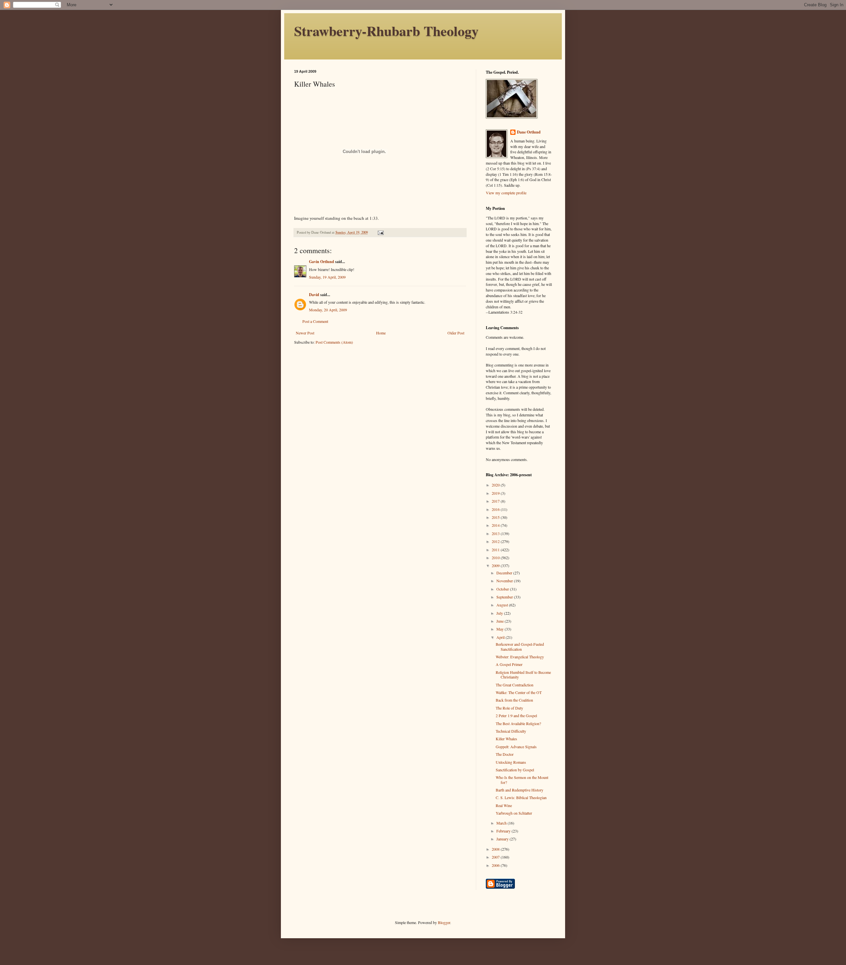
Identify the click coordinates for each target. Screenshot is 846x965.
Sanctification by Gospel (515, 769)
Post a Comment (315, 321)
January (503, 838)
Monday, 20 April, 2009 (328, 309)
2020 (496, 484)
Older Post (455, 332)
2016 (496, 509)
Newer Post (305, 332)
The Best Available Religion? (518, 723)
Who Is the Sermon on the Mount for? (522, 780)
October (503, 589)
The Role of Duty (509, 708)
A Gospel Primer (509, 664)
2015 (496, 517)
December (504, 572)
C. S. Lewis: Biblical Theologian (521, 797)
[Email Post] (380, 232)
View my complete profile (506, 192)
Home (381, 332)
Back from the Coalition (514, 700)
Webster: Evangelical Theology (520, 656)
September (505, 596)
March (502, 823)
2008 (496, 849)
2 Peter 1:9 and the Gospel (516, 715)
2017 (496, 501)
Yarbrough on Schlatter (514, 813)
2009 (496, 565)
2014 (496, 525)
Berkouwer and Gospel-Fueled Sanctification (520, 646)
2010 (496, 557)
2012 (496, 541)
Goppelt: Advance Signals (516, 746)
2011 (496, 549)
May (500, 629)
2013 (496, 533)
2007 (496, 857)
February (504, 830)
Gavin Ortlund (321, 261)
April (501, 637)
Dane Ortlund (529, 132)
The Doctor (505, 754)
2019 (496, 493)
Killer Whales (506, 738)
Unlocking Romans (511, 762)
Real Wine (504, 805)
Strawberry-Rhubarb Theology (386, 30)
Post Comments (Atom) (334, 342)
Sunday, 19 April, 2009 (327, 277)
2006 (496, 865)
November (505, 580)
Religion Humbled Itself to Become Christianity (523, 674)
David (314, 294)
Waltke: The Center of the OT (519, 692)
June (500, 621)
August (502, 604)
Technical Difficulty (511, 731)
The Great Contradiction (514, 684)
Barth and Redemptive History (519, 789)
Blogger (444, 922)
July (500, 613)
